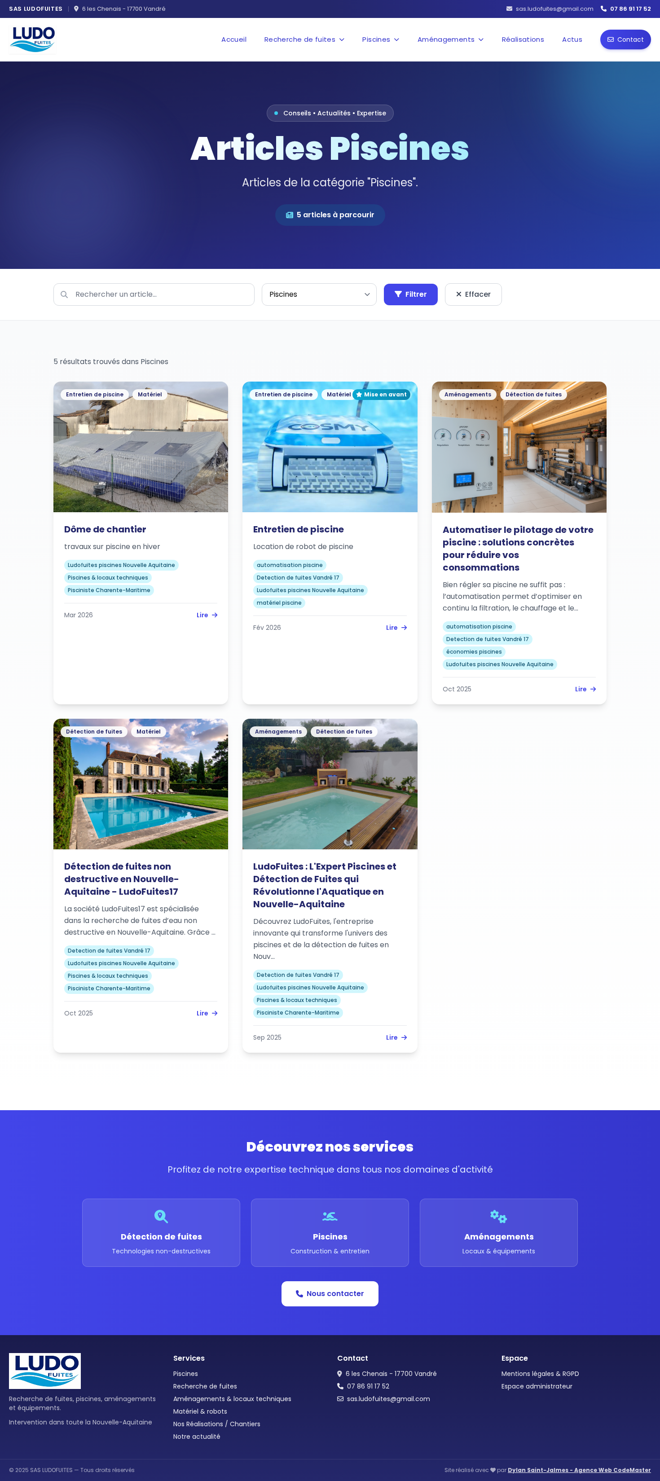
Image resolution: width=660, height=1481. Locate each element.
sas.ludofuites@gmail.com (388, 1398)
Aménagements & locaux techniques (232, 1398)
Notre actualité (196, 1436)
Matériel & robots (200, 1411)
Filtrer (416, 294)
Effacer (478, 294)
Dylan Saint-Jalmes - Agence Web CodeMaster (579, 1470)
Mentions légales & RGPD (540, 1373)
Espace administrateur (537, 1386)
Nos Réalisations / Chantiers (216, 1423)
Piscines (185, 1373)
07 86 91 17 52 (368, 1386)
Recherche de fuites (205, 1386)
